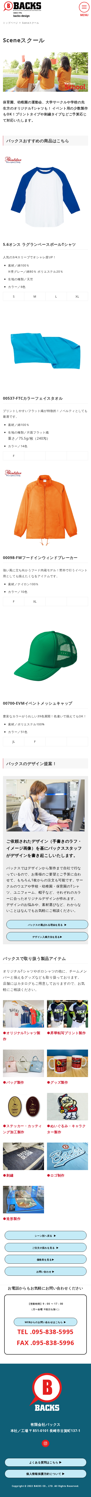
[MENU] (84, 7)
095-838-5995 (53, 1331)
